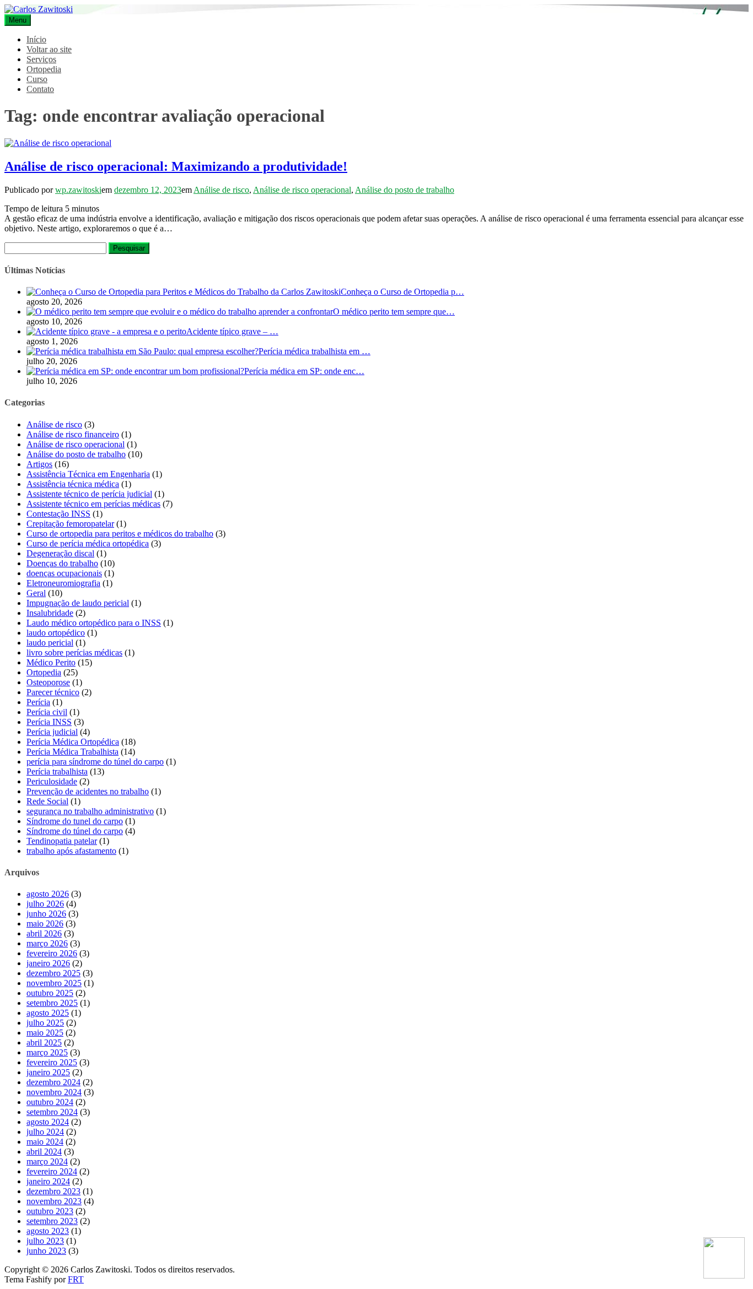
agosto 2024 (47, 1121)
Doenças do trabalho (62, 563)
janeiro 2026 (48, 963)
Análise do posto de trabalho (404, 189)
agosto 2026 (47, 893)
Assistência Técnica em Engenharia (88, 474)
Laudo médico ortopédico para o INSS (93, 622)
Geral (36, 593)
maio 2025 (44, 1032)
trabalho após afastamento (71, 850)
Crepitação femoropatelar (70, 523)
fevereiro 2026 (51, 953)
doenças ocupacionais (64, 573)
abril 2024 (44, 1151)
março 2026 (47, 943)
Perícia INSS (49, 722)
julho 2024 (45, 1131)
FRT (76, 1279)
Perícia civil (46, 712)
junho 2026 (46, 913)
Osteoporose (48, 682)
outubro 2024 (49, 1102)
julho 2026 (45, 903)
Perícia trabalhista (57, 771)
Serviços (41, 59)
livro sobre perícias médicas (74, 652)
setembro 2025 (52, 1003)
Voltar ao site (49, 49)
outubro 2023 (49, 1211)
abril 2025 (44, 1042)
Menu (17, 20)
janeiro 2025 (48, 1072)
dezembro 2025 (53, 973)
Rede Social (47, 801)
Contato (40, 89)
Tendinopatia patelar (61, 841)
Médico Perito (51, 662)
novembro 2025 (54, 983)
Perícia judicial (52, 731)
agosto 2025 (47, 1012)
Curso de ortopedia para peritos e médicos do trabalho (119, 533)
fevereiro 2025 (51, 1062)
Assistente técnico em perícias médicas (93, 503)
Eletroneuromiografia (63, 583)
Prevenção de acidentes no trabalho (87, 791)
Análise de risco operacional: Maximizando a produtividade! (175, 166)
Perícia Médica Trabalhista (72, 751)
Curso (36, 79)
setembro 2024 (52, 1112)
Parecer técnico (52, 692)
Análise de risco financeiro (72, 434)
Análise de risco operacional (302, 189)
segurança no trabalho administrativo (90, 811)
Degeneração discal (60, 553)
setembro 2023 (52, 1221)
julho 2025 (45, 1022)
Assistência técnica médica (72, 484)
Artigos (39, 464)
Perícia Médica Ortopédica (72, 741)
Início (36, 39)
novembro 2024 (54, 1092)
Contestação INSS (58, 513)
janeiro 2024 (48, 1181)
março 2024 (47, 1161)
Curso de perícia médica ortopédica (87, 543)
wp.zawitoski (78, 189)
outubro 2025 (49, 993)
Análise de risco (221, 189)
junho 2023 (46, 1250)
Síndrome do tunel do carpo (74, 821)
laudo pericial (49, 642)
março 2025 (47, 1052)
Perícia (38, 702)
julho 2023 (45, 1240)
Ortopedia (43, 69)
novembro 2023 (54, 1201)
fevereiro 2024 (51, 1171)
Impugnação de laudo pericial (77, 603)
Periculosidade (51, 781)
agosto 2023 (47, 1231)
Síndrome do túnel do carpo (74, 831)
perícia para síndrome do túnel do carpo (95, 761)
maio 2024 (44, 1141)
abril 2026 (44, 933)
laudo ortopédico (55, 632)
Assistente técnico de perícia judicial (89, 494)
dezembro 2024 (53, 1082)
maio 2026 (44, 923)
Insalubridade (49, 613)
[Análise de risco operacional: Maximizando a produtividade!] (57, 143)
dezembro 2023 (53, 1191)
